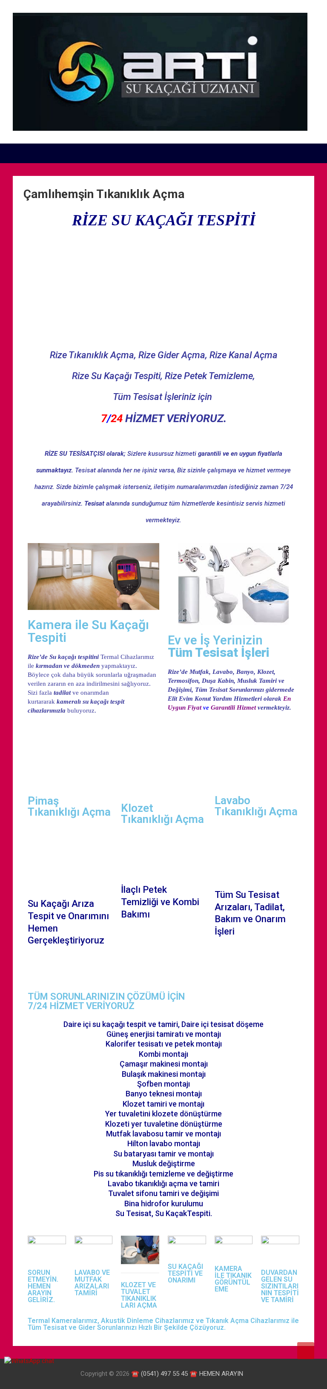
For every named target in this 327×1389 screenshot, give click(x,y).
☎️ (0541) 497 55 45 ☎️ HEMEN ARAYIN (187, 1373)
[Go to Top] (305, 1350)
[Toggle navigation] (23, 153)
